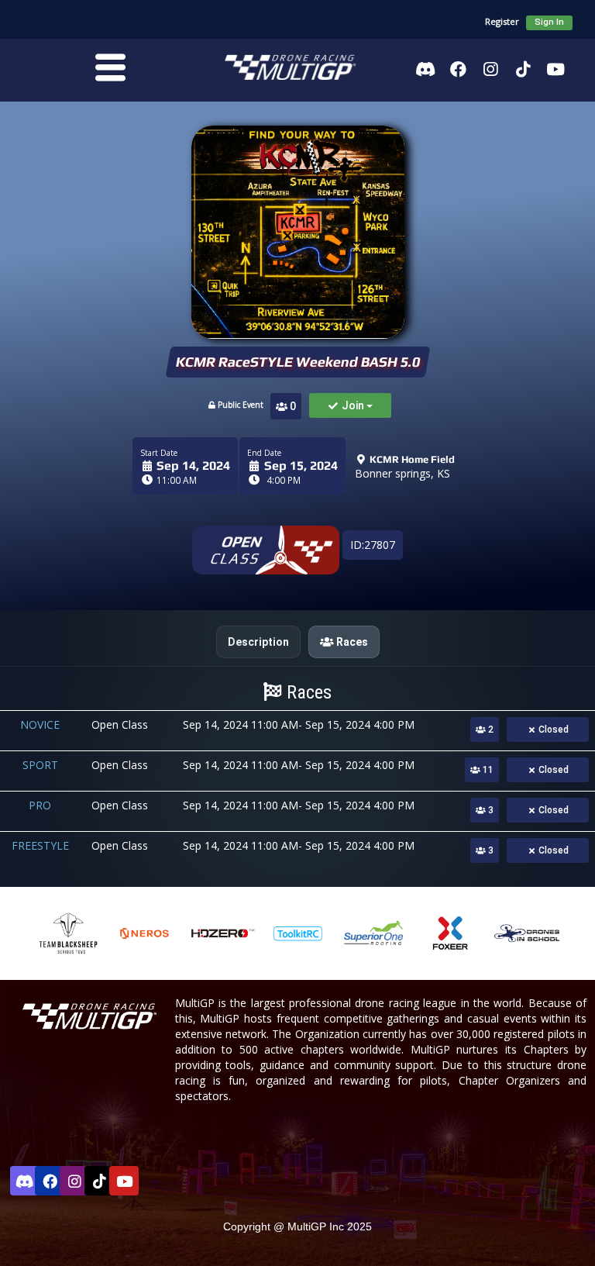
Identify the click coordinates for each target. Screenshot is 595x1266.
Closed (552, 729)
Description (258, 642)
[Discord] (425, 69)
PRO (40, 805)
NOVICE (40, 724)
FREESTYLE (40, 845)
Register (502, 21)
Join (352, 405)
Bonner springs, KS (402, 473)
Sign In (549, 22)
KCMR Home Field (411, 459)
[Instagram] (490, 69)
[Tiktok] (523, 69)
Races (351, 642)
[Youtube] (555, 69)
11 (487, 769)
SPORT (40, 764)
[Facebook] (458, 69)
